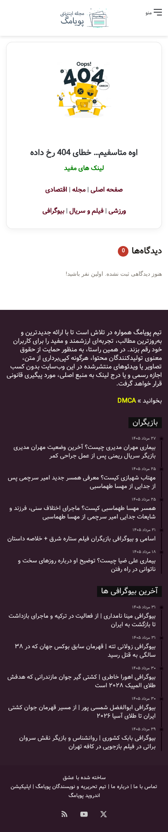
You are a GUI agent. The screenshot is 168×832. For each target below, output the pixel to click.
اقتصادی (56, 190)
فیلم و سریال (86, 211)
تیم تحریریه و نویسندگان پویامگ (70, 786)
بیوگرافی (53, 211)
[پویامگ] (83, 18)
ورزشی (117, 211)
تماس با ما (145, 786)
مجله (79, 190)
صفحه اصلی (107, 190)
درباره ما (120, 786)
